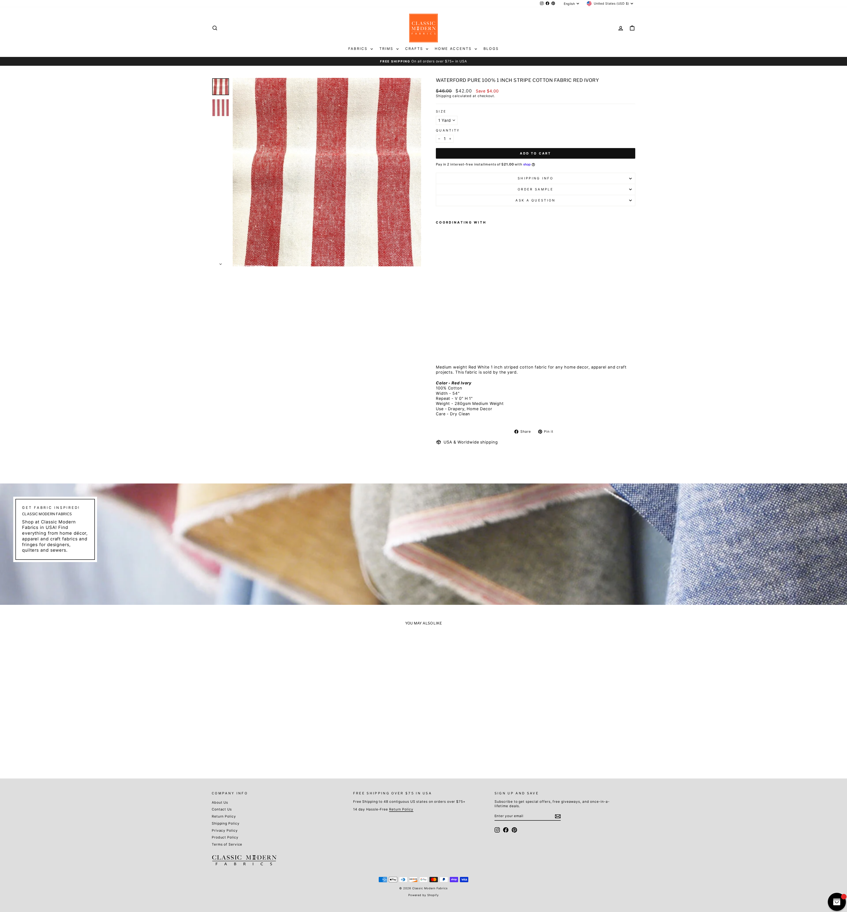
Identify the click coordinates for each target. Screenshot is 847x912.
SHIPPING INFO (535, 178)
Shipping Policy (226, 823)
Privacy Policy (225, 830)
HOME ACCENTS (454, 48)
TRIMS (387, 48)
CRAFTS (415, 48)
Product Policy (225, 837)
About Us (220, 802)
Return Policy (224, 816)
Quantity (448, 130)
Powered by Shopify (423, 895)
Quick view (263, 733)
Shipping (443, 96)
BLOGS (491, 48)
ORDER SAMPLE (535, 189)
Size (441, 111)
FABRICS (358, 48)
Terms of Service (227, 844)
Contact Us (222, 809)
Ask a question (535, 200)
